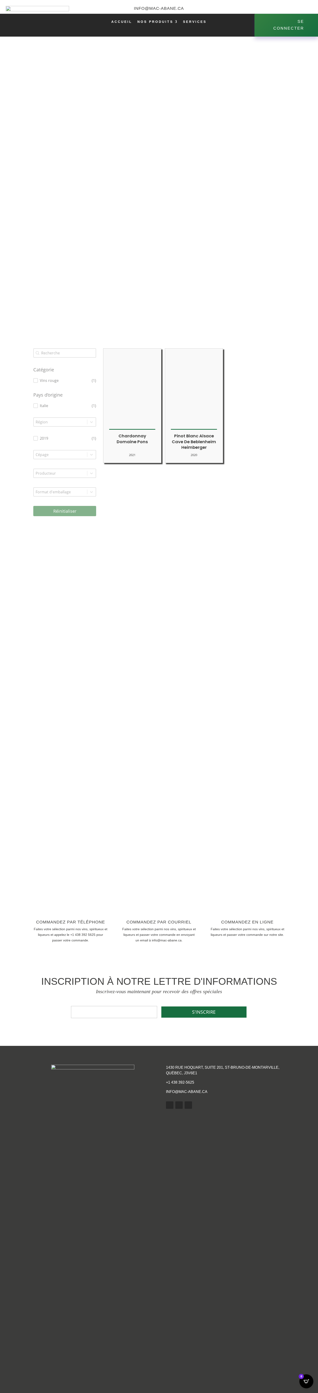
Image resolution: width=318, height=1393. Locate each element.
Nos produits (155, 22)
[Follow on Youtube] (297, 8)
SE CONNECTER (288, 25)
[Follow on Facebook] (278, 8)
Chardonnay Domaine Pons (132, 439)
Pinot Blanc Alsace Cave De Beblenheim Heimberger (194, 441)
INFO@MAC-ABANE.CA (186, 1092)
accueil (121, 22)
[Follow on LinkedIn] (179, 1105)
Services (194, 22)
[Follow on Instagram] (306, 8)
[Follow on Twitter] (288, 8)
